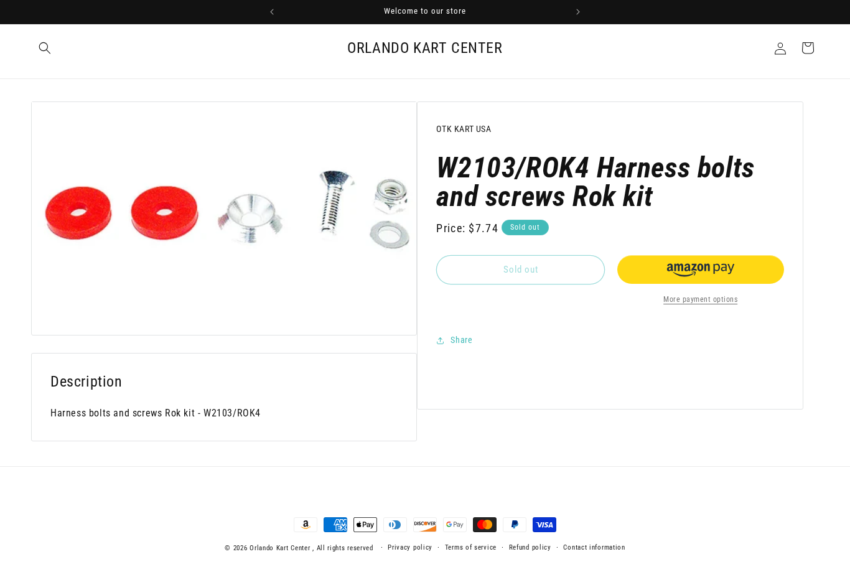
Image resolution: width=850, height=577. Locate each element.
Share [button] (461, 340)
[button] (44, 48)
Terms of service (471, 547)
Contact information (594, 547)
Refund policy (530, 547)
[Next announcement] (578, 12)
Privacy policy (410, 547)
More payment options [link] (700, 299)
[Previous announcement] (272, 12)
